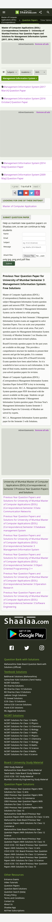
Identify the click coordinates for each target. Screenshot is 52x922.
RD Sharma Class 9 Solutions (17, 692)
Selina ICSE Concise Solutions (17, 704)
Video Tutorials (11, 882)
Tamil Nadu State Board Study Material (22, 773)
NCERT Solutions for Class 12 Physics (21, 723)
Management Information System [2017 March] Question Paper (23, 88)
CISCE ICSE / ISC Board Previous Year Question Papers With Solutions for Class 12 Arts (25, 846)
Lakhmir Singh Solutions (15, 695)
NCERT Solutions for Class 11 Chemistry (22, 738)
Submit (9, 263)
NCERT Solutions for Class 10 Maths (20, 745)
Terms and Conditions (14, 898)
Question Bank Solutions (15, 888)
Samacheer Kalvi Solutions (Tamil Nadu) (22, 679)
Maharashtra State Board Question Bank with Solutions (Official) (25, 665)
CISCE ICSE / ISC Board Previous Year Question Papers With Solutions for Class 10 (25, 865)
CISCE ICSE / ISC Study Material (18, 776)
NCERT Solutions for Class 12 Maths (20, 720)
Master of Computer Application (20, 206)
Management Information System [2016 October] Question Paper (23, 100)
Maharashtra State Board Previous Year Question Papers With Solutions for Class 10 (24, 840)
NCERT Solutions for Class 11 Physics (21, 735)
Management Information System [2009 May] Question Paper (23, 176)
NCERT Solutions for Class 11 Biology (21, 742)
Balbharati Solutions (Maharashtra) (20, 676)
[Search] (48, 12)
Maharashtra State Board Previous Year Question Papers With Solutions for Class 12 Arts (26, 815)
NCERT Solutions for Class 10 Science (21, 748)
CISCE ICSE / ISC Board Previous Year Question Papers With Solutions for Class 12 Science (25, 859)
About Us (8, 904)
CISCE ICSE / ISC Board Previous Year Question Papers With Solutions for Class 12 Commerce (25, 852)
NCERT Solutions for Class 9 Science (20, 754)
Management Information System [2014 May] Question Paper (23, 165)
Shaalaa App (10, 907)
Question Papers (12, 885)
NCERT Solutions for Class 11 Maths (20, 732)
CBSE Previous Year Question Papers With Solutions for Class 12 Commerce (23, 796)
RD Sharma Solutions (14, 685)
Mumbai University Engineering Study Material (26, 779)
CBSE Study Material (13, 767)
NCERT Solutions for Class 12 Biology (21, 729)
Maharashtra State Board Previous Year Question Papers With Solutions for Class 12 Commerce (24, 823)
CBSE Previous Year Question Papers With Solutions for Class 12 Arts (23, 790)
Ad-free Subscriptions (14, 910)
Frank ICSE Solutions (13, 707)
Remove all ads (42, 44)
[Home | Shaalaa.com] (17, 12)
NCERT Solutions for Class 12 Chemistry (22, 726)
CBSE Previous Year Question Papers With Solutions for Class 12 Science (23, 803)
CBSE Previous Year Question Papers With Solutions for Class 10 (23, 809)
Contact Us (9, 901)
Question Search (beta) (14, 892)
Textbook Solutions (15, 671)
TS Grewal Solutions (13, 698)
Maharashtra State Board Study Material (23, 770)
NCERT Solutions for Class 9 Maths (20, 751)
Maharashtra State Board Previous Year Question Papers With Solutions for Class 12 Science (24, 832)
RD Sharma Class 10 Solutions (18, 689)
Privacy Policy (10, 895)
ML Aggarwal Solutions (15, 710)
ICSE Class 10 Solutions (15, 701)
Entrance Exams (11, 879)
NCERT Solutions (12, 682)
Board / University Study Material (23, 762)
